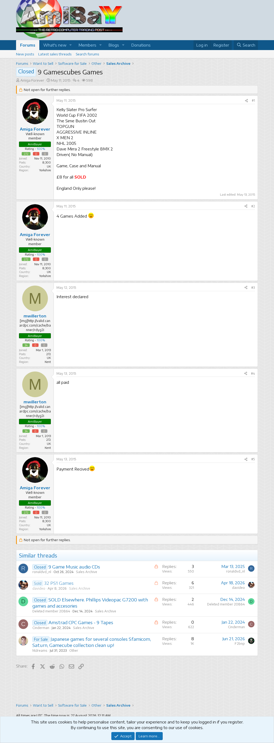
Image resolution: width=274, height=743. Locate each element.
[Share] (246, 101)
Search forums (87, 54)
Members (87, 45)
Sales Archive (86, 572)
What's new (54, 45)
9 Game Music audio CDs (74, 567)
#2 (253, 206)
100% (41, 148)
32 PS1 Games (59, 583)
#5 (253, 459)
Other (73, 651)
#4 (253, 374)
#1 (253, 100)
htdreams (39, 651)
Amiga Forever (32, 80)
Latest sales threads (54, 54)
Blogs (113, 45)
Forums (27, 45)
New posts (25, 54)
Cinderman (40, 628)
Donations (141, 45)
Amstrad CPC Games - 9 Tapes (80, 622)
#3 (253, 288)
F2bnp (240, 644)
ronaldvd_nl (41, 572)
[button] (70, 45)
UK (49, 166)
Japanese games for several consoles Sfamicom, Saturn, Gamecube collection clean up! (91, 642)
